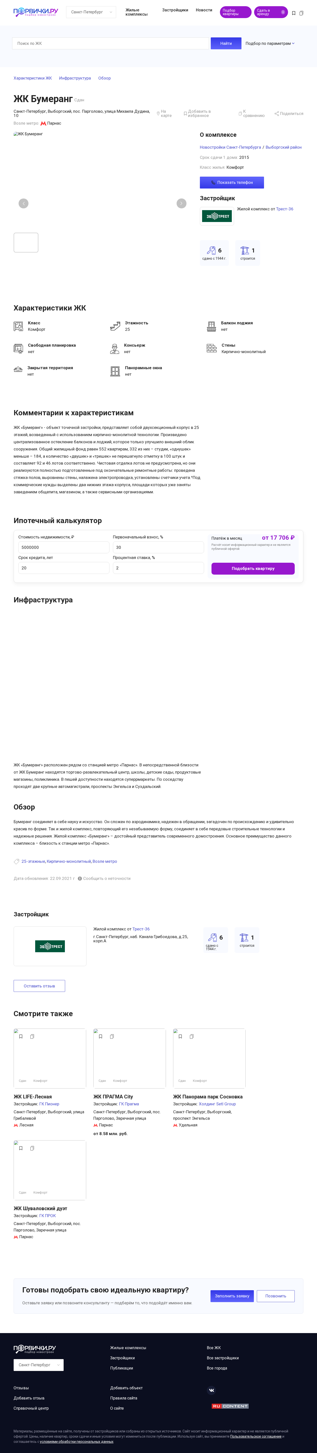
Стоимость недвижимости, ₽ (46, 536)
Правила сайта (123, 1398)
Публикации (121, 1368)
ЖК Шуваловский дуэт (40, 1208)
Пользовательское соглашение (256, 1436)
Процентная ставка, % (134, 557)
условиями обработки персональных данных (76, 1442)
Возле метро (105, 861)
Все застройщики (223, 1358)
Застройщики (175, 10)
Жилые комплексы (137, 12)
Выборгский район (284, 147)
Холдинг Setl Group (217, 1103)
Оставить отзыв (39, 985)
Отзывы (21, 1388)
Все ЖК (214, 1347)
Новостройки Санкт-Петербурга (230, 147)
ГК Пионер (49, 1103)
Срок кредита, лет (35, 557)
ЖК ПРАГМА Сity (113, 1096)
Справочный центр (31, 1408)
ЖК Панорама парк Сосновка (208, 1096)
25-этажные (33, 861)
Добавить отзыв (29, 1398)
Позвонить (275, 1295)
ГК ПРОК (47, 1215)
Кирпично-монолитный (69, 861)
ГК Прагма (129, 1103)
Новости (204, 10)
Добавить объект (126, 1388)
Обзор (104, 78)
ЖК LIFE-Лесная (33, 1096)
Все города (217, 1368)
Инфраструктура (75, 78)
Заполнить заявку (232, 1295)
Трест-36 (284, 208)
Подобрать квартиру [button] (253, 568)
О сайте (117, 1408)
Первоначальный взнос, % (138, 536)
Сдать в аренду (270, 12)
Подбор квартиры (230, 12)
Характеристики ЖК (33, 78)
